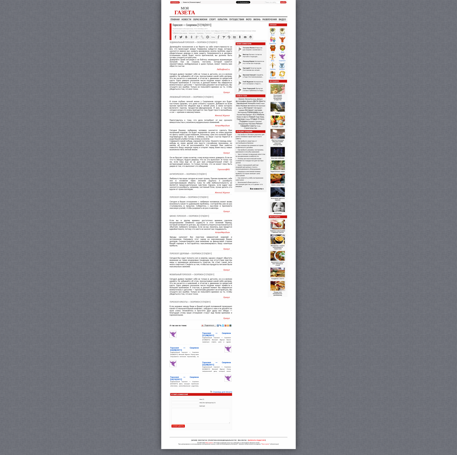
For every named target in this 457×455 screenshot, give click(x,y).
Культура (222, 19)
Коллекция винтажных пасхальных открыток (277, 97)
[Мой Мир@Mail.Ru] (207, 37)
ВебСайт (202, 406)
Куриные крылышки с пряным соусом (277, 231)
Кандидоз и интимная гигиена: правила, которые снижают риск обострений (248, 173)
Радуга (277, 113)
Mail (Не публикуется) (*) (208, 402)
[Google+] (197, 37)
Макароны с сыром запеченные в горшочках (278, 247)
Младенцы (278, 213)
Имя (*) (202, 399)
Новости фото (242, 117)
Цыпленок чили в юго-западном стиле (277, 263)
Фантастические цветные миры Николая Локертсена (277, 142)
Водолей (273, 78)
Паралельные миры (278, 171)
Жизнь (257, 19)
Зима (238, 106)
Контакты (203, 440)
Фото (248, 19)
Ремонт (259, 123)
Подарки (243, 121)
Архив (194, 440)
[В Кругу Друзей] (229, 37)
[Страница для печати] (211, 392)
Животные (260, 103)
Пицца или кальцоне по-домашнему (278, 293)
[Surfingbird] (223, 37)
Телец (282, 35)
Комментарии (195, 2)
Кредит (249, 115)
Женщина (252, 103)
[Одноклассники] (191, 37)
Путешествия (236, 19)
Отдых (253, 119)
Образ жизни (200, 19)
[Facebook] (175, 37)
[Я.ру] (218, 37)
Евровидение (242, 103)
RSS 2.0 (217, 31)
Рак (282, 43)
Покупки (258, 121)
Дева (282, 52)
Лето (255, 115)
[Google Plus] (225, 325)
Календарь (252, 112)
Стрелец (272, 69)
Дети (255, 101)
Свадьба (245, 126)
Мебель (260, 114)
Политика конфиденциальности (222, 440)
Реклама (251, 124)
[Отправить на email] (245, 37)
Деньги (249, 101)
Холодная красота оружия (278, 199)
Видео (282, 19)
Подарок (251, 121)
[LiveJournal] (202, 37)
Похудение (243, 124)
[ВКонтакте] (186, 37)
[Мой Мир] (230, 325)
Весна (247, 99)
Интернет (249, 108)
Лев (273, 52)
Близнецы (273, 43)
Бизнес (242, 99)
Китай (261, 112)
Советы (252, 126)
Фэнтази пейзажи (277, 158)
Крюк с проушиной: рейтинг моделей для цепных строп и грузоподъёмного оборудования (248, 167)
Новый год (254, 117)
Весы (272, 60)
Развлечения (269, 19)
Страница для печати (222, 392)
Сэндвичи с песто (277, 278)
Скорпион (282, 60)
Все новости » (257, 189)
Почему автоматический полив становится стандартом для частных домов (249, 161)
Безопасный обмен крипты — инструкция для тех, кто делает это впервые (249, 184)
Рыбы (282, 78)
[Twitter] (181, 37)
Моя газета (209, 442)
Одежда (241, 119)
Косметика (241, 115)
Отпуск (261, 119)
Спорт (212, 19)
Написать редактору (256, 440)
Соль (259, 126)
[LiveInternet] (213, 37)
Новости (186, 2)
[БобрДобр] (234, 37)
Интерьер (242, 112)
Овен (272, 35)
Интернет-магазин (253, 110)
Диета (262, 101)
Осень (247, 119)
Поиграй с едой (277, 126)
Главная (175, 19)
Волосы (253, 99)
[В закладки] (239, 37)
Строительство (250, 128)
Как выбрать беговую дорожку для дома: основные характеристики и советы (250, 137)
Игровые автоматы (248, 106)
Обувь (261, 117)
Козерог (282, 69)
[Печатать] (250, 37)
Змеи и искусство (277, 185)
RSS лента (242, 440)
